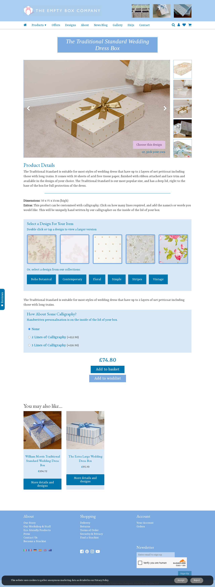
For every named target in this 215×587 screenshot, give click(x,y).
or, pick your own (153, 152)
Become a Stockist (35, 541)
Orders (141, 526)
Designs (70, 25)
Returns (85, 526)
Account (143, 516)
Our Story (30, 523)
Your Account (145, 523)
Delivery (85, 523)
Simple (116, 279)
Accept (181, 580)
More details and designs (42, 484)
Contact (144, 25)
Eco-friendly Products (37, 530)
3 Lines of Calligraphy (55, 345)
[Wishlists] (184, 25)
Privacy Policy (101, 580)
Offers (56, 25)
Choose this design (149, 144)
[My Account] (179, 25)
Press (27, 534)
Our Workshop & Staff (37, 526)
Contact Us (30, 537)
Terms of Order (89, 530)
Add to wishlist (107, 378)
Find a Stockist (89, 537)
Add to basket (107, 369)
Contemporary (72, 279)
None (36, 329)
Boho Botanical (41, 279)
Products (38, 25)
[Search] (173, 25)
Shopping (88, 516)
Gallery (118, 25)
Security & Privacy (91, 534)
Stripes (137, 279)
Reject (197, 580)
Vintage (158, 279)
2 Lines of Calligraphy (55, 337)
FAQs (131, 25)
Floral (97, 279)
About (85, 25)
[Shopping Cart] (189, 25)
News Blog (101, 25)
